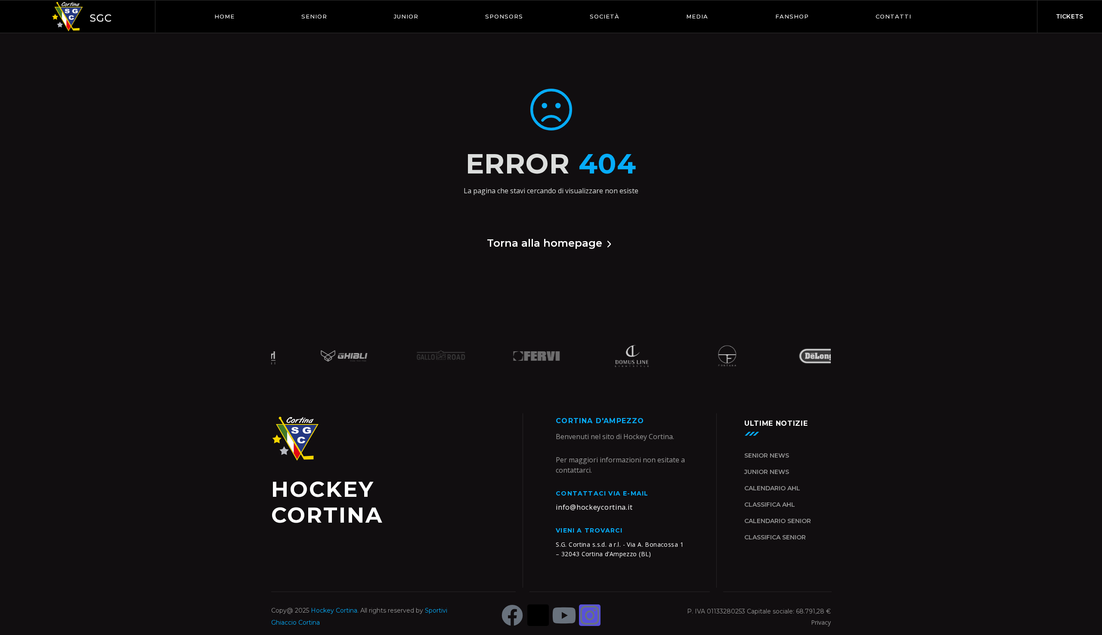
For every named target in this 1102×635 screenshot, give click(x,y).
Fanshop (792, 16)
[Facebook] (512, 615)
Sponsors (504, 16)
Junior (406, 16)
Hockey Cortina (334, 610)
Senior (314, 16)
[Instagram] (590, 615)
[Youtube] (564, 615)
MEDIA (697, 16)
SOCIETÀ (604, 16)
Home (224, 16)
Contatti (893, 16)
